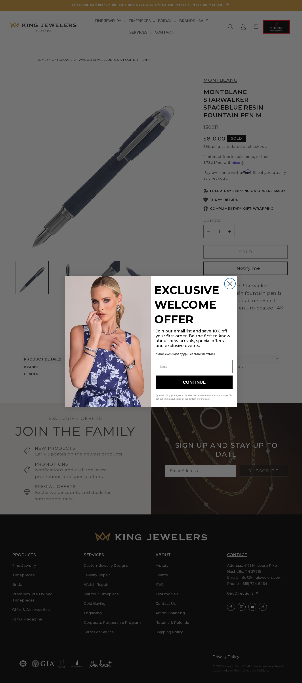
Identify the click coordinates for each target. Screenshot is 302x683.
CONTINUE (194, 382)
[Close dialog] (229, 283)
